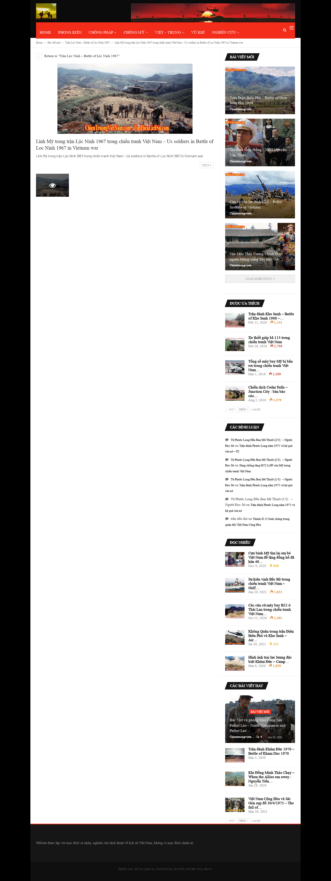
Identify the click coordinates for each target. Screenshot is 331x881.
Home (45, 32)
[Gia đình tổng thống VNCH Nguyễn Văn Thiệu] (260, 142)
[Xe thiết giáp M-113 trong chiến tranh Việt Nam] (235, 344)
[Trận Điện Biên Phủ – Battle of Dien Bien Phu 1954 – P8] (260, 90)
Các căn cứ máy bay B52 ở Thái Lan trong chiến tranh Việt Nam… (269, 609)
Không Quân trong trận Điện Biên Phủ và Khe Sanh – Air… (271, 635)
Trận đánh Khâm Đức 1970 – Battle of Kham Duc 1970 (271, 751)
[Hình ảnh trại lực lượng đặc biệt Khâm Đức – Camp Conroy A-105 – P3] (235, 663)
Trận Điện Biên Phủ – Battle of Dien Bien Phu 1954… (258, 100)
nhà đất (190, 869)
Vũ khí (198, 32)
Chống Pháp (101, 32)
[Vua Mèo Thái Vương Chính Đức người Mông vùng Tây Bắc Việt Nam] (260, 247)
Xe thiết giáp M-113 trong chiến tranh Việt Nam (269, 339)
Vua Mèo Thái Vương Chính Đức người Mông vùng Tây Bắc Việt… (256, 256)
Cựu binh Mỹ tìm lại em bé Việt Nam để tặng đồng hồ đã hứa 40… (271, 557)
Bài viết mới (260, 711)
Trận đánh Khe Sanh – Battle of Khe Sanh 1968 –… (271, 316)
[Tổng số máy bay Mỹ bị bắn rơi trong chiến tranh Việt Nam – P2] (235, 367)
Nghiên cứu (224, 32)
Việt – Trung (168, 32)
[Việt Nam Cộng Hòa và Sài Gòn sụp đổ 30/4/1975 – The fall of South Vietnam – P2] (235, 805)
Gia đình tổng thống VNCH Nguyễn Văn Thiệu (258, 152)
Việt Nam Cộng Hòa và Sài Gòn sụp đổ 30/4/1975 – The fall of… (271, 803)
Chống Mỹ (134, 32)
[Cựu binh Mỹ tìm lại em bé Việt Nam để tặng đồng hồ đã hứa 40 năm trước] (235, 559)
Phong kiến (70, 32)
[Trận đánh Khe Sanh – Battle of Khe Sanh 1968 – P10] (235, 320)
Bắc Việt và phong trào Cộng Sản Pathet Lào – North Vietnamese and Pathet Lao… (258, 725)
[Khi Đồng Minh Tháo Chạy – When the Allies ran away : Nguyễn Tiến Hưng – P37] (235, 779)
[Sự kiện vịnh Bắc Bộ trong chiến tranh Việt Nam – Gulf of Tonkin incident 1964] (235, 585)
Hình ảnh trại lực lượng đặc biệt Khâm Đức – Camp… (270, 659)
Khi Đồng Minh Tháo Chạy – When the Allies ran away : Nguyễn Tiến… (271, 776)
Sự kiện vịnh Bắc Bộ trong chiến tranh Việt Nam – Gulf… (269, 583)
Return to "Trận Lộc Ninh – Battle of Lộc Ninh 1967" (81, 56)
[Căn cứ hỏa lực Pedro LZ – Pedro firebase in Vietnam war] (260, 195)
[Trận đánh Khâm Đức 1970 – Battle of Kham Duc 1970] (235, 755)
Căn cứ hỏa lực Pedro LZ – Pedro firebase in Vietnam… (256, 204)
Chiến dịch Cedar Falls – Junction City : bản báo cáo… (268, 391)
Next (206, 165)
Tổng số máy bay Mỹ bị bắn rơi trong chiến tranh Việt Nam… (270, 365)
